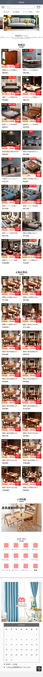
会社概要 (16, 12)
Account (6, 12)
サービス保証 (28, 12)
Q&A (37, 12)
